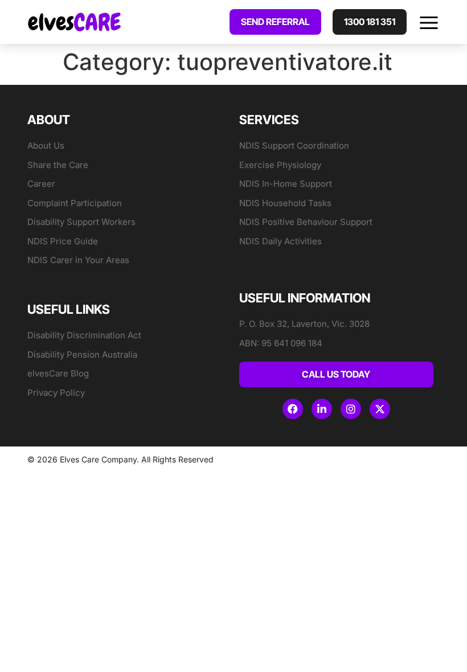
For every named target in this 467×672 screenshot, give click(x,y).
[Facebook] (292, 409)
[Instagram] (351, 409)
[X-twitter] (380, 409)
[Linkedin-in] (322, 409)
